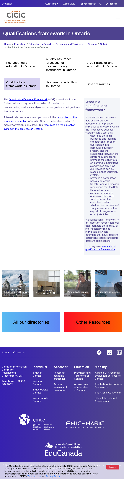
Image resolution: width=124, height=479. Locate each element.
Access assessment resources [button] (60, 387)
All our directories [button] (31, 322)
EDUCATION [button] (81, 367)
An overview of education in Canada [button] (81, 387)
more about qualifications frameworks (100, 248)
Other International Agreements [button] (106, 400)
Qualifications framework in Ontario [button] (21, 84)
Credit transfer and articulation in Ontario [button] (101, 64)
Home (7, 44)
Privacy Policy (53, 476)
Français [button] (113, 3)
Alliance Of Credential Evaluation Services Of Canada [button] (108, 375)
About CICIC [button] (69, 3)
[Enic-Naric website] (85, 424)
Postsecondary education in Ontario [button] (20, 64)
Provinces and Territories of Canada (76, 44)
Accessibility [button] (90, 3)
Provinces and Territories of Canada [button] (82, 375)
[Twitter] (109, 352)
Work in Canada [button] (37, 383)
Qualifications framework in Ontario (27, 47)
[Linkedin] (119, 352)
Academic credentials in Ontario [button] (61, 84)
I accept (112, 467)
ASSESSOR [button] (61, 367)
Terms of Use (34, 476)
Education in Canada (40, 44)
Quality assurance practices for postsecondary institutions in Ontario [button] (61, 64)
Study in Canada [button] (37, 374)
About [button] (5, 352)
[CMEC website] (40, 424)
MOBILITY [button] (101, 367)
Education (20, 44)
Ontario (104, 44)
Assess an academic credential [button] (59, 375)
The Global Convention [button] (108, 392)
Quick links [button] (50, 3)
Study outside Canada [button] (40, 391)
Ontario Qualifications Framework (28, 99)
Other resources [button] (98, 84)
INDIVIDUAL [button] (40, 367)
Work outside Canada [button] (40, 400)
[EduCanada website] (63, 448)
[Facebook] (99, 352)
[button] (15, 17)
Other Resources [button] (93, 322)
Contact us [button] (7, 3)
